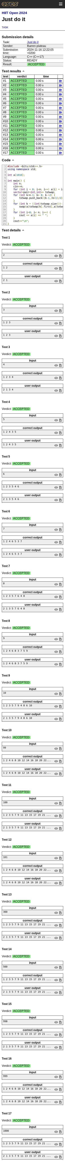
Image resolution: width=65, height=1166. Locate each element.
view (56, 255)
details (60, 81)
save (60, 255)
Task (5, 27)
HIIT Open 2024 (14, 13)
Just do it (32, 42)
